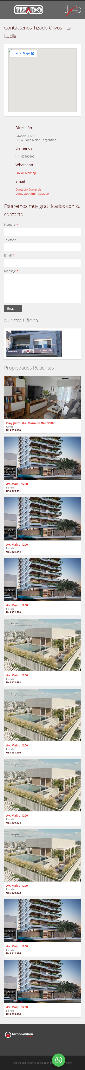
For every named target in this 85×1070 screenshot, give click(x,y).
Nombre (11, 224)
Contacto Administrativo (32, 193)
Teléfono (10, 240)
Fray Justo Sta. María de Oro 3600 (30, 423)
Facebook (5, 1047)
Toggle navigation (7, 10)
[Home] (28, 9)
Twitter (13, 1047)
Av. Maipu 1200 (17, 484)
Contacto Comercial (28, 189)
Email (9, 255)
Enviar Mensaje (26, 173)
